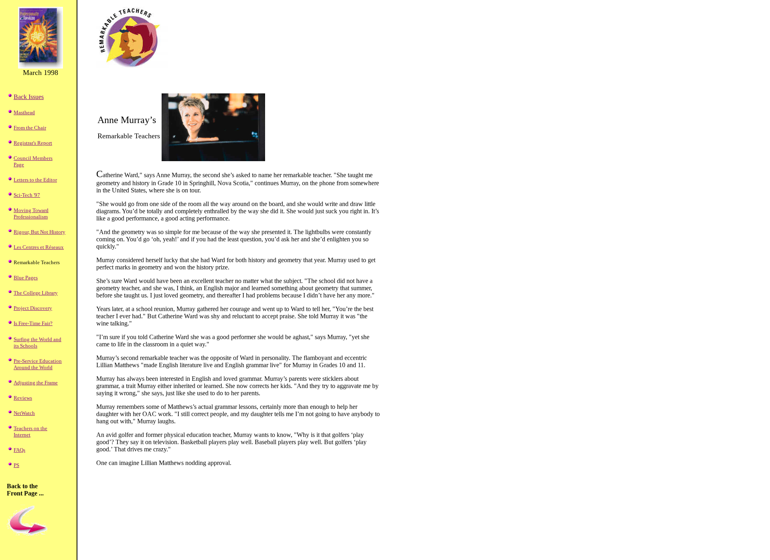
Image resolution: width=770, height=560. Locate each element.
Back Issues (29, 96)
